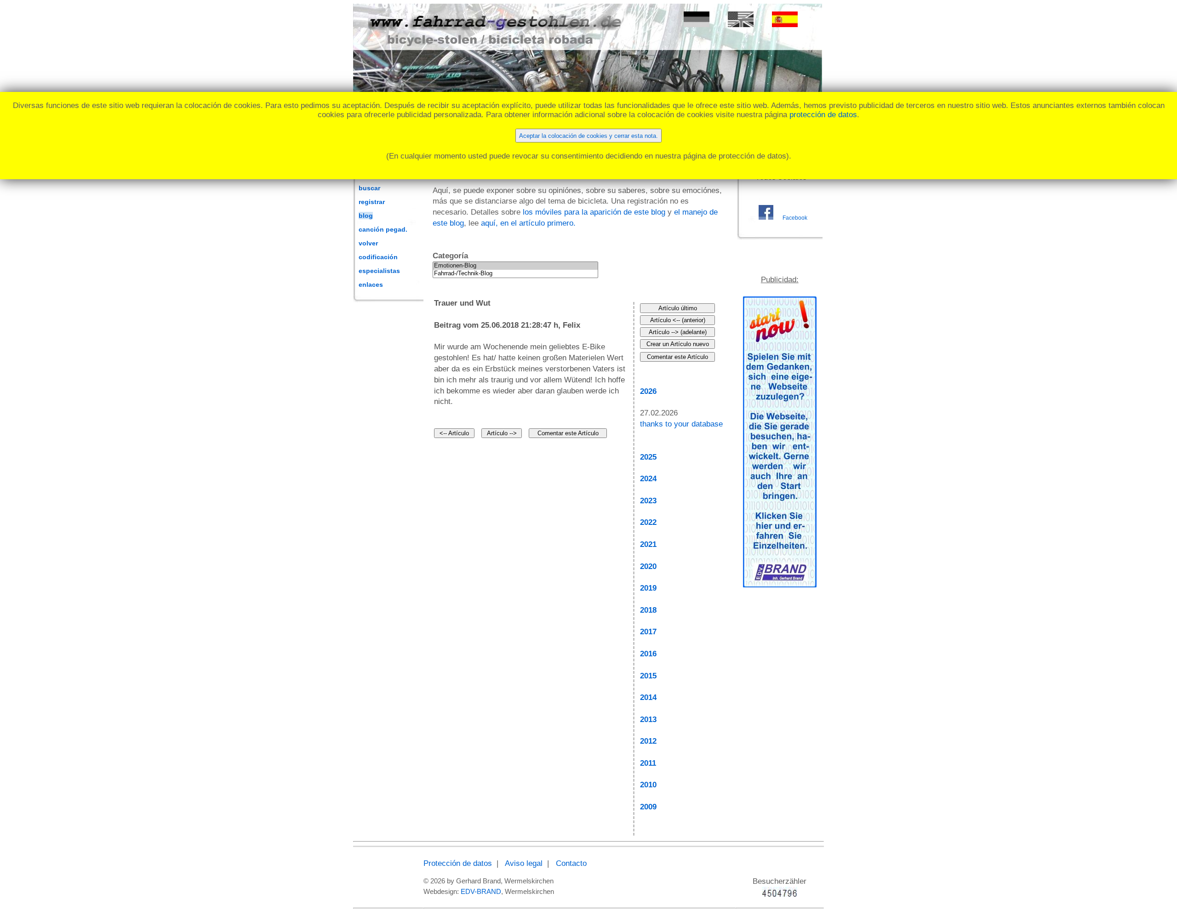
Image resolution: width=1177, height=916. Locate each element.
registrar (372, 201)
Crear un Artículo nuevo (677, 344)
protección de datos (823, 114)
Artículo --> (502, 433)
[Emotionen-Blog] (515, 266)
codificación (378, 257)
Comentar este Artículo (568, 433)
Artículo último (677, 308)
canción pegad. (383, 229)
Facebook (795, 218)
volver (368, 243)
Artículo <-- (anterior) (677, 320)
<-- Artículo (454, 433)
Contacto (571, 863)
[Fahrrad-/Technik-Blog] (515, 274)
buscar (369, 188)
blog (366, 215)
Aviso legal (524, 863)
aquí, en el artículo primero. (528, 223)
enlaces (371, 284)
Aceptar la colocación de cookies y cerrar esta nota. (588, 135)
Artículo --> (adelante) (678, 332)
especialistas (379, 270)
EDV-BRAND (481, 891)
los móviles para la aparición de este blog (594, 212)
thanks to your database (681, 424)
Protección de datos (457, 863)
